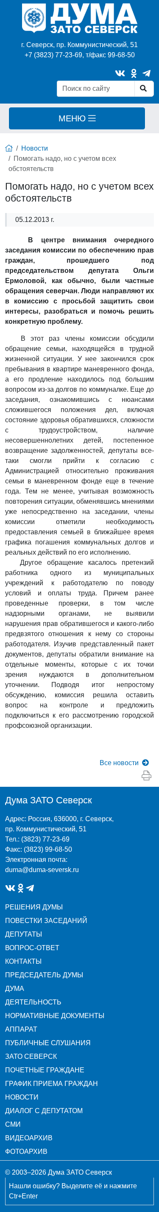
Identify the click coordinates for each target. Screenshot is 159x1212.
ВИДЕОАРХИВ (29, 1138)
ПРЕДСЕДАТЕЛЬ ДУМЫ (44, 975)
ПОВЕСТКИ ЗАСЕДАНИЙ (46, 920)
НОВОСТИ (22, 1097)
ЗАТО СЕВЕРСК (31, 1056)
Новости (34, 148)
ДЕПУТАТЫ (23, 934)
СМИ (13, 1124)
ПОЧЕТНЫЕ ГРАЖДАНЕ (44, 1070)
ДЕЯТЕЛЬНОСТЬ (33, 1002)
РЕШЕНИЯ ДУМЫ (34, 907)
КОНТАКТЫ (23, 961)
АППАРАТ (21, 1029)
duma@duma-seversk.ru (42, 869)
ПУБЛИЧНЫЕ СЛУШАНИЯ (48, 1042)
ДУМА (14, 988)
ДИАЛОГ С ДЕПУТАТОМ (44, 1110)
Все (119, 762)
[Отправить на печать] (146, 776)
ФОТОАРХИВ (26, 1151)
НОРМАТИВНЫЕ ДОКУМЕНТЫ (54, 1015)
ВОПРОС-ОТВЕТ (32, 947)
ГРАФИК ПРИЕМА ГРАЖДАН (51, 1083)
